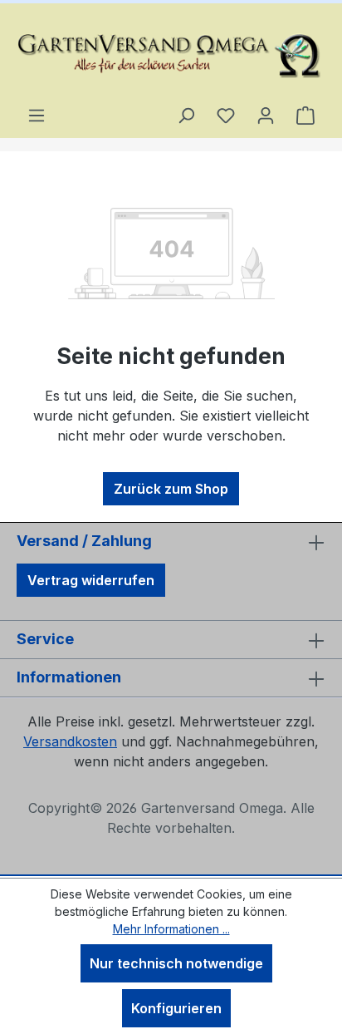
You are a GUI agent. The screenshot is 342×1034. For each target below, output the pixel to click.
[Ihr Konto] (266, 114)
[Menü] (36, 114)
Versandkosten (70, 741)
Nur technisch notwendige (176, 963)
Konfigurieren (176, 1008)
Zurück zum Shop (171, 488)
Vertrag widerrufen (90, 580)
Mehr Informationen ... (171, 929)
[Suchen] (186, 114)
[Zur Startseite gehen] (171, 54)
